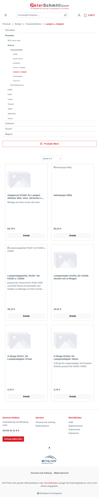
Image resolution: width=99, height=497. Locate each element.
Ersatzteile (16, 63)
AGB (71, 422)
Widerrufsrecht (42, 426)
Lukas (10, 99)
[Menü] (6, 15)
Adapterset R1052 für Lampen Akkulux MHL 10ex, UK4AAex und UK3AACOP (26, 197)
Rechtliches (75, 417)
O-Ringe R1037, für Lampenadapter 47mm (19, 357)
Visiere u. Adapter (19, 67)
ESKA (10, 90)
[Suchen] (65, 15)
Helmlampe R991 (63, 195)
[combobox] (39, 15)
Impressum (74, 433)
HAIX (10, 94)
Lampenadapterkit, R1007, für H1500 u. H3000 (23, 277)
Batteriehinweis (76, 426)
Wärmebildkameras (17, 85)
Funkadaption (18, 76)
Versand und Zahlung (45, 422)
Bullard (11, 45)
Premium (9, 35)
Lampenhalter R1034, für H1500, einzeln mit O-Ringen (71, 277)
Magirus (9, 134)
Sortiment (9, 123)
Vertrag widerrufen (13, 439)
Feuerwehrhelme (16, 50)
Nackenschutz (18, 59)
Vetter (10, 109)
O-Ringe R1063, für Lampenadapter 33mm (66, 357)
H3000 (15, 54)
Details (26, 235)
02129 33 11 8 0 (11, 430)
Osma (10, 118)
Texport (11, 104)
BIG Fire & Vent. (14, 40)
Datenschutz (74, 429)
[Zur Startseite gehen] (49, 6)
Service (8, 129)
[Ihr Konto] (79, 15)
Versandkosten (51, 483)
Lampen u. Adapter (20, 72)
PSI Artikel (10, 30)
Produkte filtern (51, 144)
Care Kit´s (16, 81)
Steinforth (12, 114)
